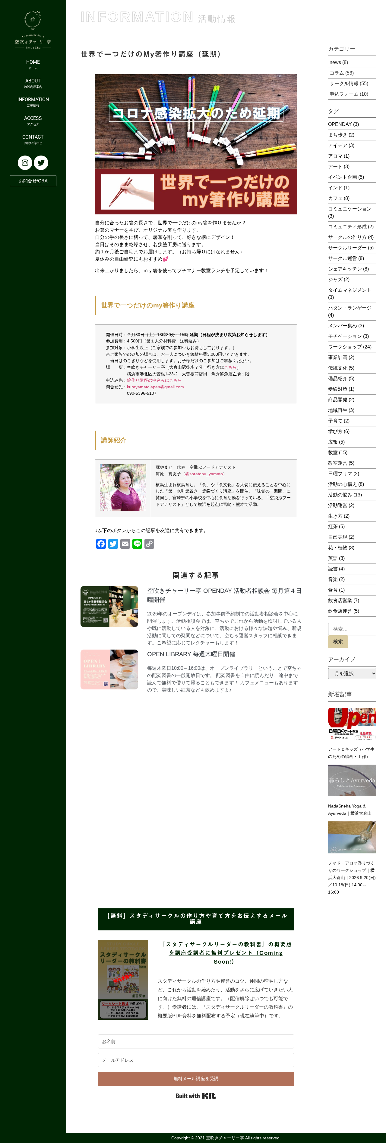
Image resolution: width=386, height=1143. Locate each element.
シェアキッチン (348, 268)
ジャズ (339, 279)
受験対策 (341, 389)
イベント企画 (346, 177)
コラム (337, 72)
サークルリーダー (351, 247)
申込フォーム (344, 94)
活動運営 (341, 505)
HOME (33, 64)
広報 (336, 442)
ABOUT (33, 83)
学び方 (339, 431)
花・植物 (341, 547)
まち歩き (341, 134)
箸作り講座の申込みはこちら (154, 380)
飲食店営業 (343, 600)
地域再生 (341, 410)
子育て (339, 420)
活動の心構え (346, 484)
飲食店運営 (343, 611)
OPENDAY (343, 124)
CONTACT (33, 139)
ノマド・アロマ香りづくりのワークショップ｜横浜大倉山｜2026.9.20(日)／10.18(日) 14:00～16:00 (352, 877)
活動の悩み (345, 494)
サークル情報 (344, 83)
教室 (337, 452)
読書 (336, 568)
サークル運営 (346, 258)
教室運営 (341, 463)
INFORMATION (33, 102)
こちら (230, 367)
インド (339, 187)
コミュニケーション (350, 212)
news (335, 62)
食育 (336, 589)
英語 (336, 558)
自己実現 (341, 537)
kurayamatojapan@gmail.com (155, 386)
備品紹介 (341, 378)
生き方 (339, 516)
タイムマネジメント (350, 293)
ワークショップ (350, 346)
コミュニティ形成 (351, 226)
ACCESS (33, 120)
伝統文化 (341, 368)
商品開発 (341, 399)
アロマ (339, 156)
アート (339, 166)
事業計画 (341, 357)
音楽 (336, 579)
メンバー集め (346, 325)
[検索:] (352, 629)
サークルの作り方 (351, 237)
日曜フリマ (343, 473)
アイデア (341, 145)
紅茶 (336, 526)
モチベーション (348, 336)
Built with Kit (196, 1095)
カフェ (339, 198)
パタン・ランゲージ (350, 311)
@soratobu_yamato (204, 473)
